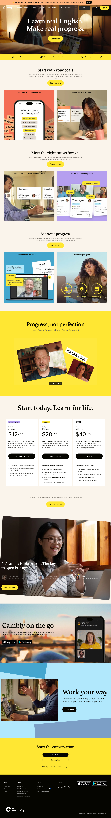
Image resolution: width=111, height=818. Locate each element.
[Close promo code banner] (107, 2)
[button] (19, 577)
